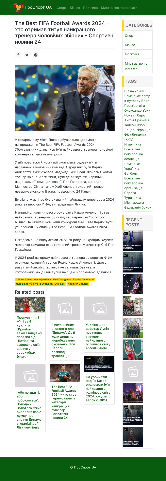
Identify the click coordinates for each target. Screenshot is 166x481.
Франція (143, 130)
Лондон (130, 130)
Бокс (145, 101)
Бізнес (130, 45)
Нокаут (130, 115)
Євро (141, 115)
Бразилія (142, 120)
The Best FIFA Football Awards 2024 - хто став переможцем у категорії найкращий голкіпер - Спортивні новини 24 (63, 402)
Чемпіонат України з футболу (132, 168)
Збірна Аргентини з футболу (33, 279)
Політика (132, 54)
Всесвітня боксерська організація (133, 183)
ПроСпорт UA (37, 7)
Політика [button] (90, 8)
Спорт (130, 36)
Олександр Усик (137, 110)
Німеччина (132, 144)
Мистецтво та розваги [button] (119, 8)
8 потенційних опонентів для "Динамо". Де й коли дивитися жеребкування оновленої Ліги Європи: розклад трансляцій (63, 340)
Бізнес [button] (75, 8)
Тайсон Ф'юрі (135, 125)
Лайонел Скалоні (78, 283)
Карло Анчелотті (83, 279)
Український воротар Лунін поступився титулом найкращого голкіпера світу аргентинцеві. (98, 336)
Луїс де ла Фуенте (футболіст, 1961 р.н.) (40, 283)
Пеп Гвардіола (62, 279)
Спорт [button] (62, 8)
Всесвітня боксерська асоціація (133, 154)
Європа (130, 193)
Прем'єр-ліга (134, 106)
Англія (129, 120)
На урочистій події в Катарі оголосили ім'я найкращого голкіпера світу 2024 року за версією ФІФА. (98, 388)
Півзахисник (134, 91)
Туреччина (132, 198)
